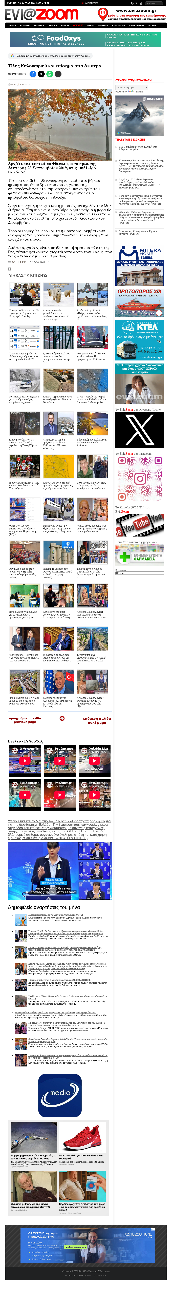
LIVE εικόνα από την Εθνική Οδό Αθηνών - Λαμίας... (138, 148)
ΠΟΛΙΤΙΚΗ (52, 25)
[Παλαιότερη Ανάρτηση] (97, 725)
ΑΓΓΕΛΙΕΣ (152, 25)
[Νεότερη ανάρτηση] (25, 725)
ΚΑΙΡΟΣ (45, 262)
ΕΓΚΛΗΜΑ (39, 25)
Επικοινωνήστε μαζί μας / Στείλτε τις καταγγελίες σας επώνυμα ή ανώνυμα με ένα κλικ (55, 1012)
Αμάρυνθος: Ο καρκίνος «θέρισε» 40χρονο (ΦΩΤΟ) (138, 232)
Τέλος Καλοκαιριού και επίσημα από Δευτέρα (54, 66)
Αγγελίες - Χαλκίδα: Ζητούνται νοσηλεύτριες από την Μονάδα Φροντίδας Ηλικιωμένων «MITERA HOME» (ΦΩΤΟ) (139, 183)
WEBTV (90, 25)
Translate (138, 91)
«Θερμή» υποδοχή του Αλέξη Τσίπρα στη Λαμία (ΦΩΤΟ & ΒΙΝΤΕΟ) (59, 980)
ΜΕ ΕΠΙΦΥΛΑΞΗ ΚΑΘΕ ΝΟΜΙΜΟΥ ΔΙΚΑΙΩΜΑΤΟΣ (85, 1275)
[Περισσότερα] (58, 74)
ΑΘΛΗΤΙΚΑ (103, 25)
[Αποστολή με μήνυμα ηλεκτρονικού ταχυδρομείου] (9, 269)
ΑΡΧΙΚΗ (12, 25)
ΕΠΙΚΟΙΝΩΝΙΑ (119, 25)
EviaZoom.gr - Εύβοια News (97, 1271)
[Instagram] (141, 3)
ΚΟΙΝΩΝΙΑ (25, 25)
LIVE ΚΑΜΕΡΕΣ (136, 25)
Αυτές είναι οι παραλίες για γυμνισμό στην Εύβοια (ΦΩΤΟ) (55, 915)
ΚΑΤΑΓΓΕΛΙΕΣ (91, 3)
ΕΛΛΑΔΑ (65, 25)
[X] (41, 74)
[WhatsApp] (49, 74)
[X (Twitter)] (136, 3)
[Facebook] (132, 3)
